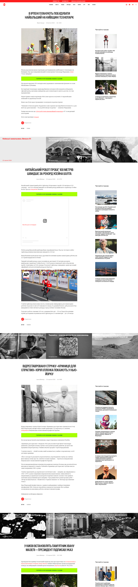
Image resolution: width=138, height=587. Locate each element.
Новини (51, 4)
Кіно (74, 4)
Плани (93, 4)
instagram (48, 78)
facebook (54, 78)
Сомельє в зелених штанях (78, 1)
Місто (57, 4)
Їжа (89, 4)
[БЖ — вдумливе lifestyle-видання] (11, 4)
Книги (79, 4)
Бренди (69, 4)
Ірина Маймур (40, 179)
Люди (62, 4)
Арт (84, 4)
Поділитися (28, 123)
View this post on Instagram (29, 224)
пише (72, 72)
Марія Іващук (40, 23)
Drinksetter (56, 1)
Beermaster (65, 1)
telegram (59, 78)
